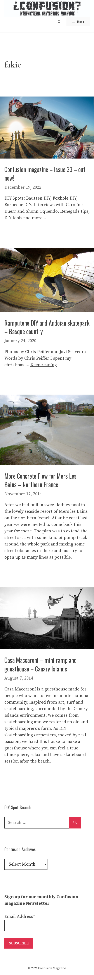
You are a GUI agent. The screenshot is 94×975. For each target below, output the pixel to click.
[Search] (75, 822)
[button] (59, 21)
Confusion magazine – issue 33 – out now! (44, 173)
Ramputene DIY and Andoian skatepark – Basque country (46, 327)
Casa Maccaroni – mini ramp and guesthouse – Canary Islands (40, 664)
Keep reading (43, 365)
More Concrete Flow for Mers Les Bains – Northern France (40, 480)
